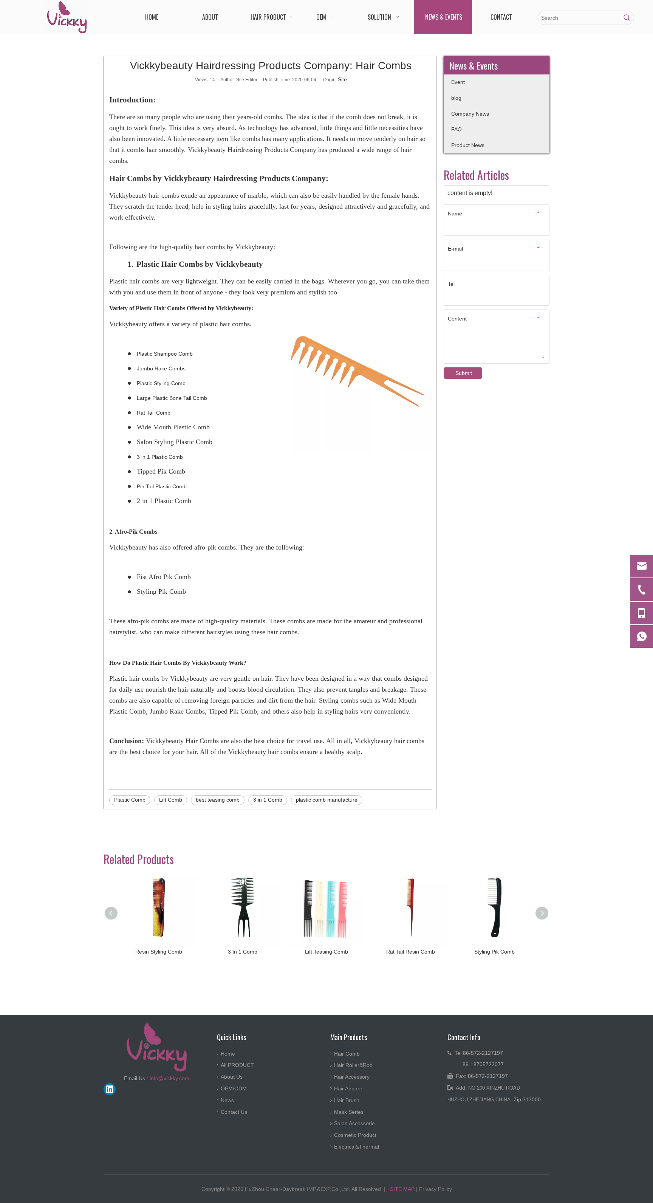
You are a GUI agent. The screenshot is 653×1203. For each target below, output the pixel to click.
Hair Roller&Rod (353, 1065)
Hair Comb (347, 1054)
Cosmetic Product (355, 1135)
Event (458, 82)
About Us (232, 1077)
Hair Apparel (349, 1088)
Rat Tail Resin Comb (410, 952)
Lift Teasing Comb (326, 952)
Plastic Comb (129, 800)
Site (342, 79)
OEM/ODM (234, 1088)
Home (228, 1054)
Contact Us (234, 1112)
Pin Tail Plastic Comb (162, 486)
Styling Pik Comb (494, 952)
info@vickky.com (169, 1078)
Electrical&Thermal (356, 1147)
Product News (467, 145)
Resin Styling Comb (158, 952)
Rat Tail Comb (153, 413)
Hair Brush (346, 1100)
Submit (463, 373)
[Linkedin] (110, 1089)
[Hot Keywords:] (627, 18)
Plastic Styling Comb (161, 383)
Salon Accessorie (354, 1123)
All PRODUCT (237, 1065)
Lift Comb (170, 800)
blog (456, 98)
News (227, 1100)
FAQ (456, 129)
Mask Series (349, 1112)
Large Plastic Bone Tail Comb (172, 398)
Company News (470, 114)
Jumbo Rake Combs (161, 368)
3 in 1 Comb (267, 800)
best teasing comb (218, 800)
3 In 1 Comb (242, 952)
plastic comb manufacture (326, 800)
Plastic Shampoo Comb (165, 354)
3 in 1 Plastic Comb (160, 457)
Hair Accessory (352, 1077)
